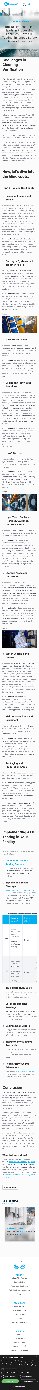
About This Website (19, 1278)
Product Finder (19, 1338)
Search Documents (19, 1306)
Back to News (11, 1187)
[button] (29, 4)
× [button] (37, 1357)
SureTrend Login (20, 1342)
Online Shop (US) (19, 1346)
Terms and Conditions (19, 1286)
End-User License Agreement (19, 1290)
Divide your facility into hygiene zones (20, 890)
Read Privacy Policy (30, 1365)
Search (19, 1294)
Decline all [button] (28, 1381)
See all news (7, 1204)
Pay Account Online (19, 1322)
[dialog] (19, 1372)
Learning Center (19, 1314)
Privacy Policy (19, 1282)
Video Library (19, 1318)
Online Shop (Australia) (19, 1350)
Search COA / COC (19, 1310)
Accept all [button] (10, 1381)
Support (19, 1334)
